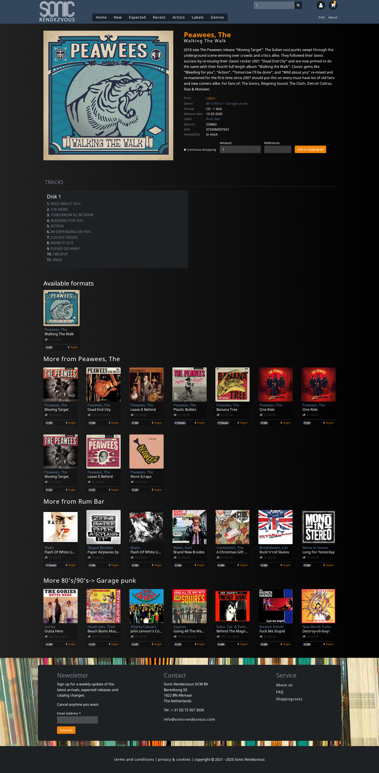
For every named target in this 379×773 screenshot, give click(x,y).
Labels (198, 17)
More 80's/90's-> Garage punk (89, 580)
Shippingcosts (289, 699)
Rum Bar (213, 119)
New (118, 17)
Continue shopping (201, 150)
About (333, 17)
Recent (159, 17)
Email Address (69, 713)
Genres (217, 17)
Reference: (272, 143)
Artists (179, 17)
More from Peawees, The (81, 359)
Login (210, 98)
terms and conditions (134, 759)
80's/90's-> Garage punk (227, 103)
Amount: (226, 143)
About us (284, 685)
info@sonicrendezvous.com (189, 719)
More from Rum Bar (74, 501)
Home (101, 17)
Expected (137, 17)
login (74, 347)
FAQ (322, 17)
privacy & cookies (174, 759)
